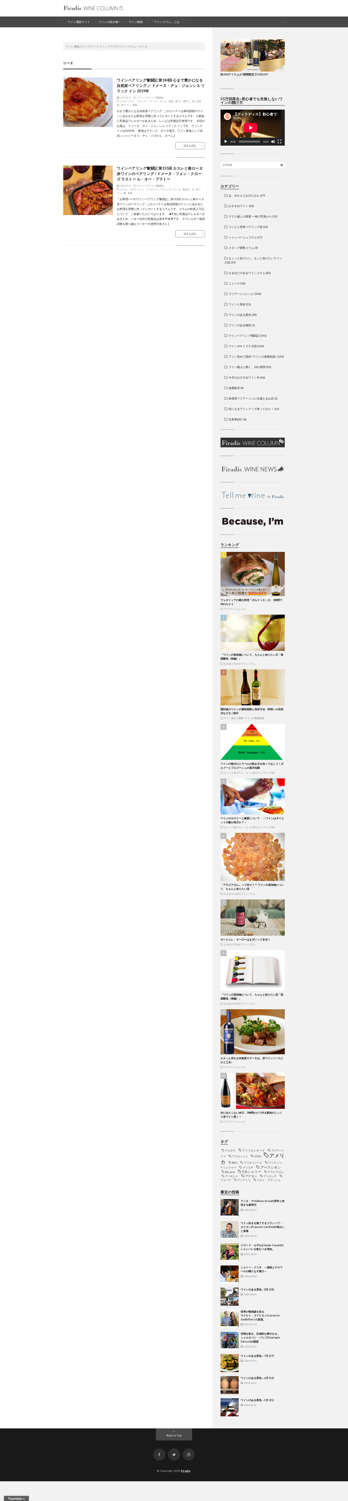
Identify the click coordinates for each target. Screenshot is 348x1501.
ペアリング (166, 189)
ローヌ (163, 101)
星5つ (178, 101)
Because (230, 1172)
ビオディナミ (127, 101)
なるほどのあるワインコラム (247, 273)
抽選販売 (234, 388)
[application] (253, 128)
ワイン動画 (136, 22)
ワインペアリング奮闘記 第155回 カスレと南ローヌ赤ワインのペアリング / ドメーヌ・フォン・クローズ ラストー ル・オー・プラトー (160, 173)
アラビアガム (276, 1172)
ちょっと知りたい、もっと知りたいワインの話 (249, 772)
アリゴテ (248, 1167)
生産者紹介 (236, 419)
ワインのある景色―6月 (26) (257, 1378)
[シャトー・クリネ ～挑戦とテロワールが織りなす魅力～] (230, 1274)
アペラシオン (270, 1167)
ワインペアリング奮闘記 (150, 97)
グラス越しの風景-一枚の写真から (250, 216)
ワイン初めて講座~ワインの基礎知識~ (253, 356)
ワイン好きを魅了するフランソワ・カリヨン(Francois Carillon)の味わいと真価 (263, 1226)
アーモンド (231, 1176)
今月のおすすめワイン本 (244, 377)
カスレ (123, 189)
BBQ (234, 1162)
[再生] (226, 142)
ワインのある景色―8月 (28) (257, 1289)
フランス (141, 101)
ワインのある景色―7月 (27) (257, 1355)
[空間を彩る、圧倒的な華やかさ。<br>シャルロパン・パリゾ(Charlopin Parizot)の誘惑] (230, 1341)
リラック (153, 101)
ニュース (234, 283)
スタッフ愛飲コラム (241, 247)
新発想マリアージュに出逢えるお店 (251, 398)
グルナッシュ (136, 189)
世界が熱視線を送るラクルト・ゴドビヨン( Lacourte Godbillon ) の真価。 (260, 1315)
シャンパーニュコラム (243, 237)
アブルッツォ (240, 1156)
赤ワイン (126, 105)
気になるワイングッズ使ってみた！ (251, 408)
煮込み (186, 189)
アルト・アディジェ (269, 1180)
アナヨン (251, 1176)
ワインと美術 (237, 304)
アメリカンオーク (253, 1150)
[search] (282, 165)
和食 (171, 101)
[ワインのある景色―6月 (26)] (230, 1385)
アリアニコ (244, 1180)
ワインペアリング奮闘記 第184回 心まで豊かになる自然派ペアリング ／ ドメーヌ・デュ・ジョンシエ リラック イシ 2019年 (161, 85)
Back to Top (174, 1435)
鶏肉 (135, 105)
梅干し (186, 101)
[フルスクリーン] (280, 142)
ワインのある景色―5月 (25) (257, 1400)
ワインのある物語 (240, 325)
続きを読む (190, 145)
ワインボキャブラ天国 (243, 346)
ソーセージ (152, 189)
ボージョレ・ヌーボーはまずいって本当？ (245, 939)
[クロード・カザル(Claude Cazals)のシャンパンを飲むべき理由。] (230, 1252)
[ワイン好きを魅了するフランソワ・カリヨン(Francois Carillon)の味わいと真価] (230, 1230)
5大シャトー (251, 1172)
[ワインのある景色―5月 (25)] (230, 1407)
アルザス (230, 1150)
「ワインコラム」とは (165, 22)
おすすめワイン (238, 206)
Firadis (186, 1470)
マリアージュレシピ (241, 293)
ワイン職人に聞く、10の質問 (247, 367)
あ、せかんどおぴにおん (244, 195)
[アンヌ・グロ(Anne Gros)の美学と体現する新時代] (230, 1208)
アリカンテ (270, 1176)
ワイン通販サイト (78, 22)
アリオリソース (253, 1162)
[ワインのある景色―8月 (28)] (230, 1297)
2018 (257, 1156)
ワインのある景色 (240, 314)
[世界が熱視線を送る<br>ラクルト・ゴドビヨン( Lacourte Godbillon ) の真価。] (230, 1319)
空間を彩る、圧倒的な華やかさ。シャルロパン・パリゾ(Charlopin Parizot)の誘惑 (260, 1337)
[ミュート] (273, 142)
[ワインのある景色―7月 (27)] (230, 1363)
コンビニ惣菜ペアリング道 (245, 226)
